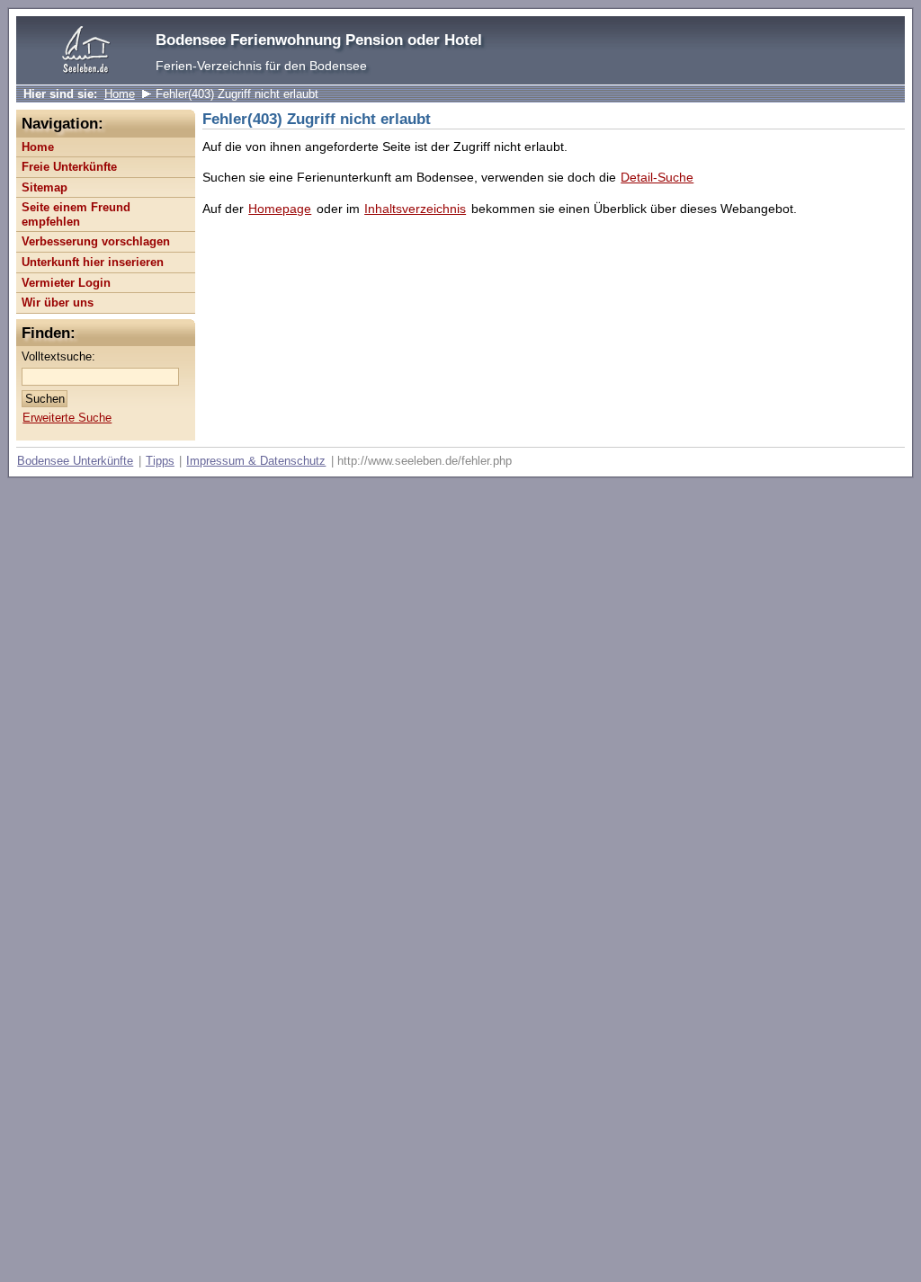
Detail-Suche (657, 177)
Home (119, 94)
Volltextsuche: (58, 356)
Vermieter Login (66, 282)
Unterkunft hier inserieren (93, 262)
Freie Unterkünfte (69, 167)
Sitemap (44, 187)
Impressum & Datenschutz (256, 460)
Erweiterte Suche (67, 417)
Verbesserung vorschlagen (96, 241)
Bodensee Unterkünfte (75, 460)
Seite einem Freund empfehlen (76, 214)
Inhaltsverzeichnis (415, 208)
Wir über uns (58, 302)
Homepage (279, 208)
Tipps (160, 460)
